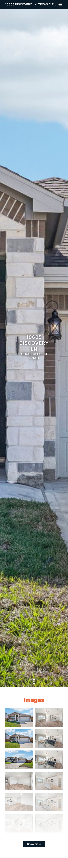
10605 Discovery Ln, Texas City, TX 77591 (31, 4)
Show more (34, 844)
